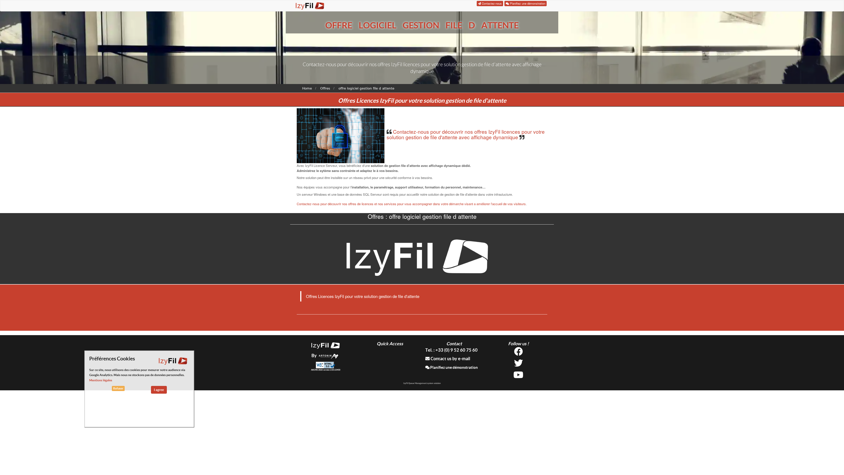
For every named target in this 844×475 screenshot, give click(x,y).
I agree (159, 390)
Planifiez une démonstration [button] (527, 3)
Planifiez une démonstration (453, 367)
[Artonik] (329, 355)
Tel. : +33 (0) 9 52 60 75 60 (451, 350)
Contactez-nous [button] (491, 3)
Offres (325, 88)
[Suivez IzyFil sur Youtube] (518, 376)
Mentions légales (100, 380)
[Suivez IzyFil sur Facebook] (518, 353)
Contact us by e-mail (450, 358)
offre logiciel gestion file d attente (366, 88)
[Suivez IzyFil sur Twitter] (518, 364)
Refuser (118, 388)
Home (307, 88)
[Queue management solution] (325, 344)
